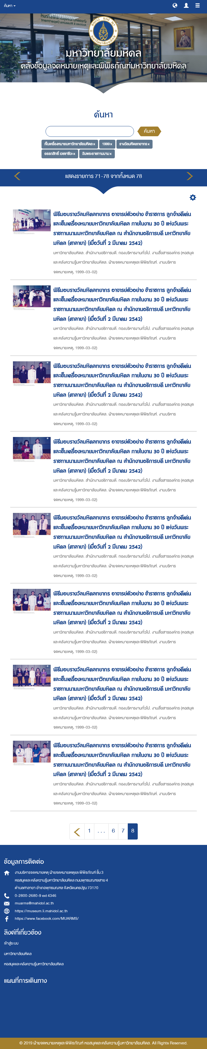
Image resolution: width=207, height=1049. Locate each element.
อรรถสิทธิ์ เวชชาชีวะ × (59, 154)
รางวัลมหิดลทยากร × (134, 144)
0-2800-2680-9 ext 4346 (35, 895)
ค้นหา (149, 131)
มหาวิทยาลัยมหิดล (18, 953)
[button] (175, 5)
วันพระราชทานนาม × (97, 154)
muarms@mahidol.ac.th (34, 903)
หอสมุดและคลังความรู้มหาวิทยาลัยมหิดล (34, 964)
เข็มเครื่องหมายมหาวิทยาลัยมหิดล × (69, 144)
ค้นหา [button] (8, 5)
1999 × (107, 144)
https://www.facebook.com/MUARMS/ (47, 918)
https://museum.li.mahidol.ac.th (41, 911)
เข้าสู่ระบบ (11, 943)
